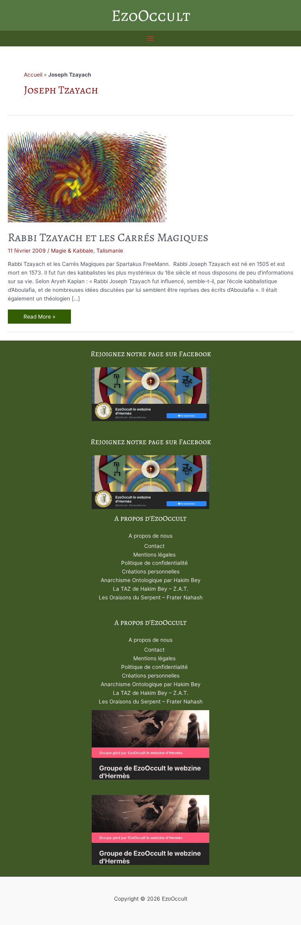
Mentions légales (154, 554)
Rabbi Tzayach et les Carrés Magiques (108, 237)
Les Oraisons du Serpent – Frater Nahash (151, 597)
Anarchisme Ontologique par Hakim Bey (151, 580)
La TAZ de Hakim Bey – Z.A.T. (151, 589)
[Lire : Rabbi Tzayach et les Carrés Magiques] (87, 175)
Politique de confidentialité (154, 563)
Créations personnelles (151, 571)
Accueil (33, 74)
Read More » (39, 317)
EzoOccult (150, 15)
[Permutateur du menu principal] (151, 39)
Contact (154, 546)
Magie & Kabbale (72, 250)
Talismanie (109, 250)
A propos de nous (150, 536)
